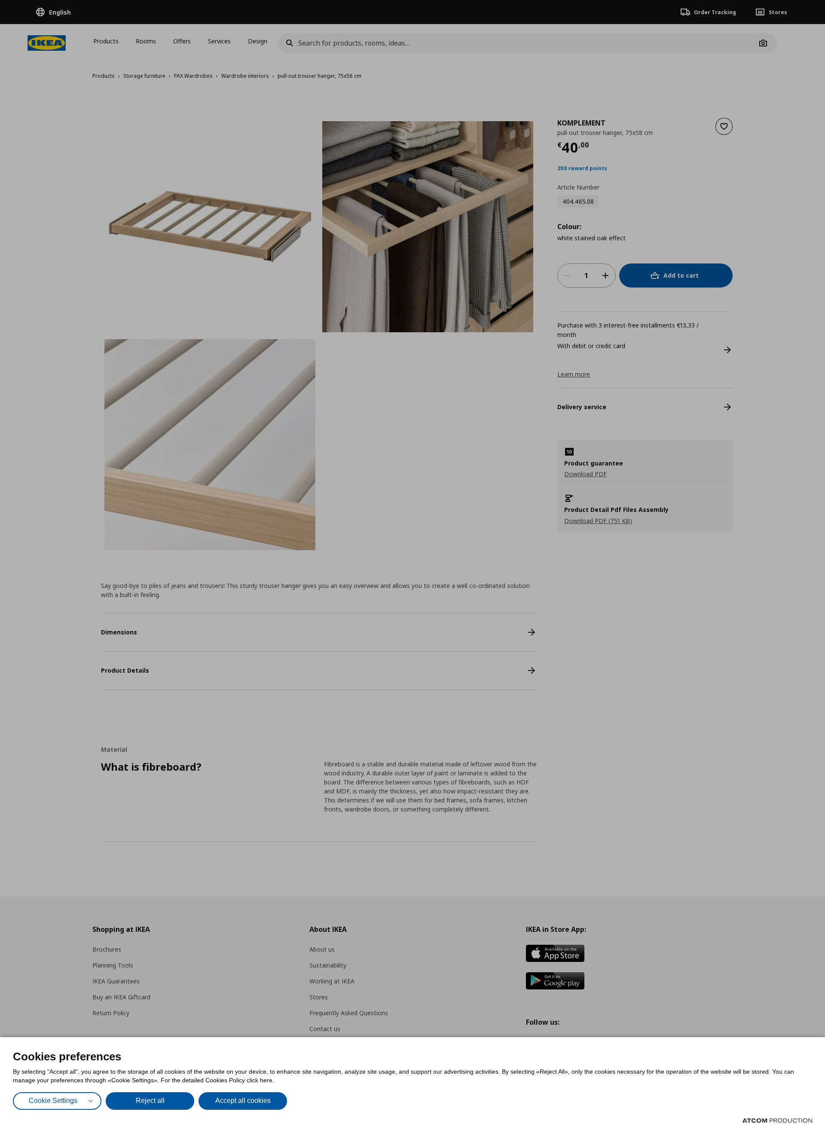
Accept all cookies (243, 1100)
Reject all (150, 1100)
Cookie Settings (53, 1100)
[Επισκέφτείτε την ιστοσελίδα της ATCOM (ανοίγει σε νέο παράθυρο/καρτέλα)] (777, 1121)
